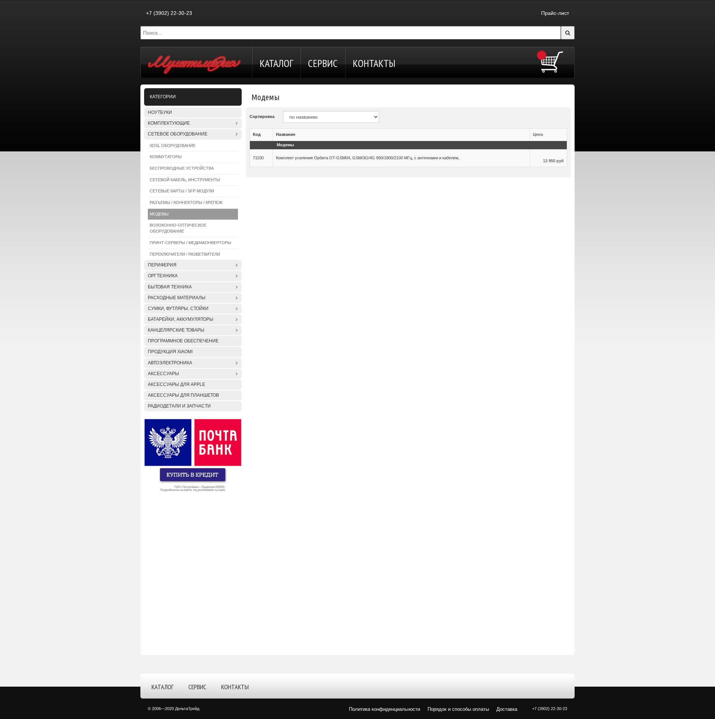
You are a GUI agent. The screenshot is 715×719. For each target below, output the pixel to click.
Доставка (506, 709)
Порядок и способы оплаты (458, 709)
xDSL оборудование (173, 145)
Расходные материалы (177, 297)
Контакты (374, 63)
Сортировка (262, 116)
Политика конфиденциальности (384, 709)
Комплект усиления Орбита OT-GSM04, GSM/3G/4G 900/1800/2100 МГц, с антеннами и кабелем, (368, 158)
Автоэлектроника (170, 362)
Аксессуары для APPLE (176, 384)
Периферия (162, 265)
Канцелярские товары (176, 330)
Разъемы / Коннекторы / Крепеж (186, 202)
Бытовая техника (170, 287)
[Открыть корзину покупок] (552, 62)
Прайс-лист (555, 13)
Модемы (159, 214)
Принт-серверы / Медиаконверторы (190, 242)
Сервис (323, 63)
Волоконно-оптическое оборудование (178, 228)
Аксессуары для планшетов (183, 395)
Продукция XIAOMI (170, 351)
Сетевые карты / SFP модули (182, 191)
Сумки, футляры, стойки (178, 308)
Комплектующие (169, 123)
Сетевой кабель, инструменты (185, 180)
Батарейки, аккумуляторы (180, 319)
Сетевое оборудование (177, 134)
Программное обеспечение (183, 340)
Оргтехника (163, 275)
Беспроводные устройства (182, 168)
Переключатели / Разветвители (185, 254)
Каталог (276, 63)
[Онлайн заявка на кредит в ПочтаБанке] (193, 455)
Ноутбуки (160, 112)
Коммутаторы (166, 156)
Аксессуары (163, 373)
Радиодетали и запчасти (179, 406)
